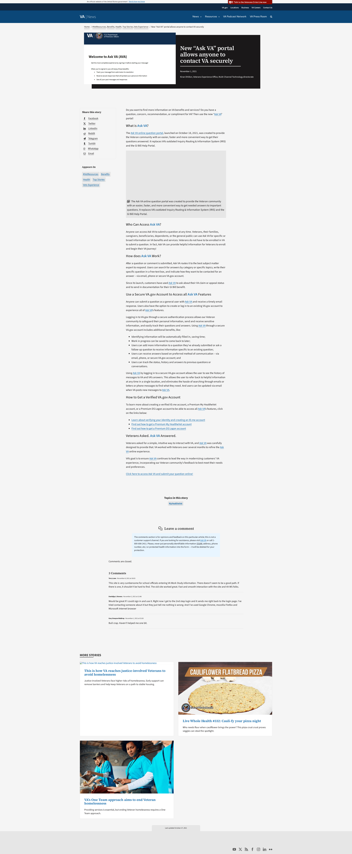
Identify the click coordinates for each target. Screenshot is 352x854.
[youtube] (234, 849)
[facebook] (252, 849)
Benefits (105, 174)
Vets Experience (91, 185)
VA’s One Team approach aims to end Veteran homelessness (120, 801)
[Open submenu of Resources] (218, 17)
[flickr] (270, 849)
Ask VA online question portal (147, 133)
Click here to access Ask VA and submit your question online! (159, 474)
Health (86, 179)
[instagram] (258, 849)
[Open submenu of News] (200, 17)
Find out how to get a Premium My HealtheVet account (161, 424)
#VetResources (90, 174)
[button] (271, 17)
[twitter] (240, 849)
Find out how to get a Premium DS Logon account (158, 428)
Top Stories (99, 179)
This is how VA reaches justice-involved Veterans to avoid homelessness (124, 672)
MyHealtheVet (175, 503)
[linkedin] (264, 849)
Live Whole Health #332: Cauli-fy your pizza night (222, 721)
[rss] (246, 849)
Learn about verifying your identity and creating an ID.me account (168, 420)
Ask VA (217, 114)
